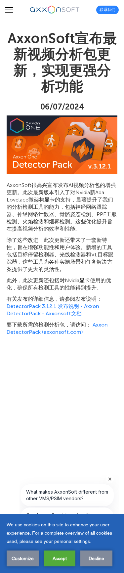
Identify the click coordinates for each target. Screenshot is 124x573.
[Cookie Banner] (62, 543)
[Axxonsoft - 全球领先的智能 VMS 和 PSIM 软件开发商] (55, 10)
